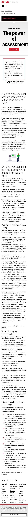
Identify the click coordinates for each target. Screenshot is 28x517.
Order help (12, 502)
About (2, 486)
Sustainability (4, 498)
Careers (3, 489)
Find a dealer (13, 499)
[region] (14, 510)
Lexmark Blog (22, 500)
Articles (21, 502)
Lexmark (4, 484)
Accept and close (14, 514)
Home (19, 2)
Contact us (4, 474)
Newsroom (21, 489)
